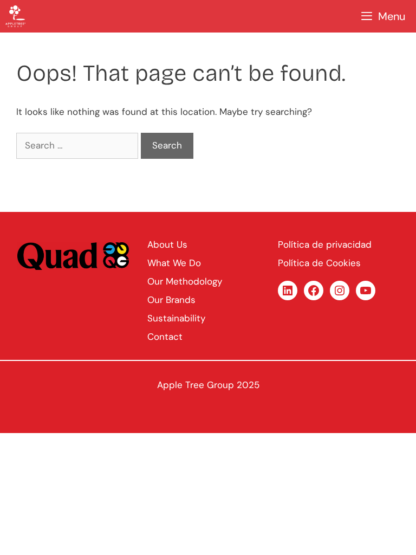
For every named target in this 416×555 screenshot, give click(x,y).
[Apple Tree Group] (15, 16)
